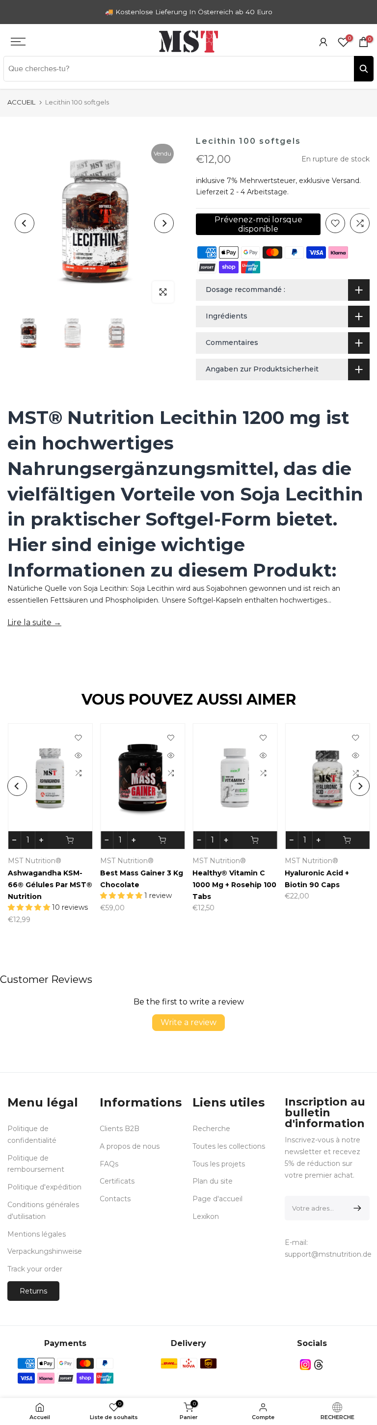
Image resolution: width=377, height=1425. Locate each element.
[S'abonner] (356, 1208)
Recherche (211, 1128)
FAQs (109, 1164)
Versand (345, 180)
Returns (33, 1291)
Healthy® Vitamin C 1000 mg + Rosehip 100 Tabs (234, 884)
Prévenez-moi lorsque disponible (258, 224)
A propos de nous (130, 1146)
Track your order (34, 1269)
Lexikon (205, 1216)
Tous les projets (218, 1164)
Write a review (188, 1022)
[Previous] (24, 223)
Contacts (115, 1198)
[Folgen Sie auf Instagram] (305, 1364)
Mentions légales (36, 1234)
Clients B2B (119, 1128)
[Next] (164, 223)
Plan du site (212, 1181)
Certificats (117, 1181)
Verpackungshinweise (44, 1251)
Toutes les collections (228, 1146)
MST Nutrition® (34, 860)
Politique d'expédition (44, 1187)
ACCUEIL (21, 102)
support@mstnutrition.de (328, 1254)
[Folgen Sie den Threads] (318, 1364)
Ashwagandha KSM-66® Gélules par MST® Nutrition (49, 884)
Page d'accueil (217, 1198)
